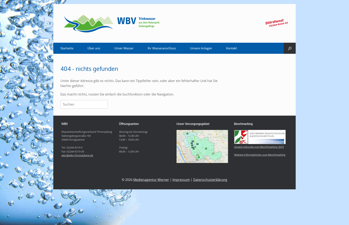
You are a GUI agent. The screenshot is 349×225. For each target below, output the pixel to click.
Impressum (181, 179)
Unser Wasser (124, 48)
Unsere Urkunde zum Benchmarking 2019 (259, 147)
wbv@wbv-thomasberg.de (77, 155)
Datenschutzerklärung (210, 179)
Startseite (66, 48)
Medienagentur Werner (151, 179)
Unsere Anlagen (201, 48)
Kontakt (231, 48)
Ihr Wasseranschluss (162, 48)
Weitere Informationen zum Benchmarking (259, 155)
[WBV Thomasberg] (111, 23)
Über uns (93, 48)
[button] (290, 48)
